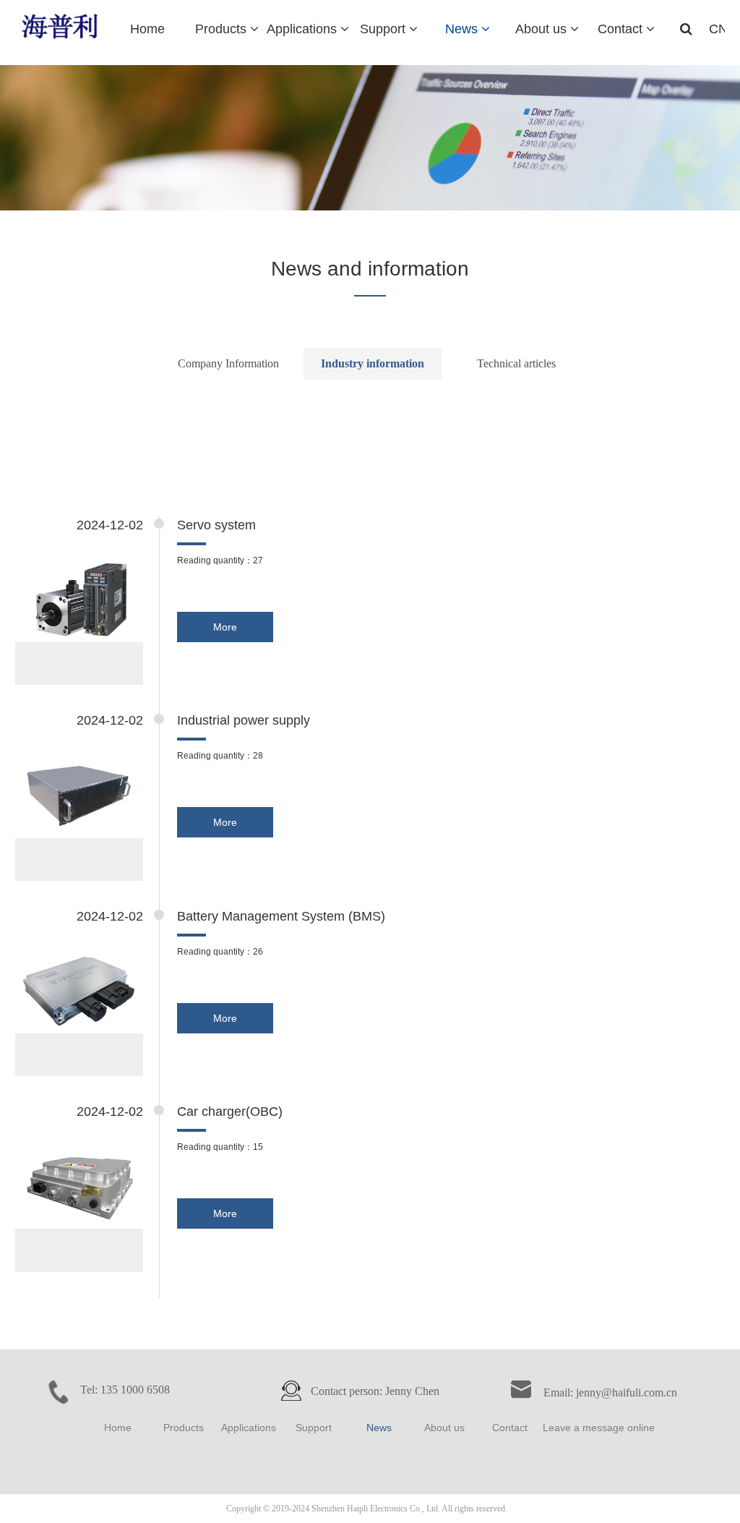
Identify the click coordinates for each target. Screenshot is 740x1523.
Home (118, 1427)
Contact (510, 1427)
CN (718, 29)
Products (183, 1427)
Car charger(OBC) (230, 1111)
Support (314, 1427)
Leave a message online (599, 1427)
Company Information (228, 363)
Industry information (372, 363)
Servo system (216, 525)
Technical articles (516, 363)
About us (444, 1427)
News (379, 1427)
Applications (248, 1427)
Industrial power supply (243, 720)
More (225, 627)
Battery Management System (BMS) (281, 916)
